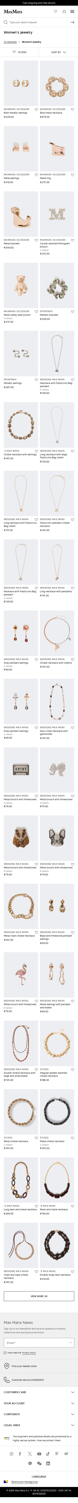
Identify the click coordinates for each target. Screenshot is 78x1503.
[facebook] (20, 1454)
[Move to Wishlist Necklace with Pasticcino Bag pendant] (72, 380)
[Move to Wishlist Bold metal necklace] (72, 109)
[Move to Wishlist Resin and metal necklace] (72, 1206)
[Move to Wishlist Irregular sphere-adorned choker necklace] (72, 1069)
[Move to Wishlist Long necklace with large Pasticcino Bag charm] (72, 451)
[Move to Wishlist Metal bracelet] (36, 240)
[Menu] (72, 11)
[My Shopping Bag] (64, 11)
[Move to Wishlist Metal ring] (72, 175)
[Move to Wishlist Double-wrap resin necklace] (72, 1271)
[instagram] (11, 1454)
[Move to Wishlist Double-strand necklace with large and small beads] (36, 1069)
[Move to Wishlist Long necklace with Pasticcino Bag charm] (36, 519)
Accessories (10, 42)
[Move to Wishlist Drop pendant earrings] (36, 659)
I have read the (21, 1352)
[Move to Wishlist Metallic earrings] (36, 380)
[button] (19, 52)
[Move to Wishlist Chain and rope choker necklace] (36, 1271)
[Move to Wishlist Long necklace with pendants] (72, 588)
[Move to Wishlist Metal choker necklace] (36, 1138)
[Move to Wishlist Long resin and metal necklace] (36, 1206)
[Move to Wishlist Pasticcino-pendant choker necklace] (72, 519)
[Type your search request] (72, 22)
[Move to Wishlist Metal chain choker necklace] (36, 932)
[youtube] (39, 1454)
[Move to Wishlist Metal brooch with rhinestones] (36, 796)
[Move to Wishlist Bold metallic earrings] (36, 109)
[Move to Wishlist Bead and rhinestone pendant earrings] (72, 932)
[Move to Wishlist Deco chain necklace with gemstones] (72, 728)
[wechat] (39, 1463)
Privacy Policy (29, 1352)
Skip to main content (14, 2)
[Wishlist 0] (55, 11)
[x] (30, 1454)
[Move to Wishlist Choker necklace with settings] (36, 451)
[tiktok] (48, 1454)
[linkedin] (48, 1463)
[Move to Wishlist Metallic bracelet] (72, 311)
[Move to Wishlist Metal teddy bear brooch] (36, 311)
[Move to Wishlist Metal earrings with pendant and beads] (72, 1001)
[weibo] (66, 1454)
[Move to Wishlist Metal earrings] (36, 175)
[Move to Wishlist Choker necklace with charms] (72, 659)
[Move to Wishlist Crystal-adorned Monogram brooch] (72, 240)
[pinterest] (57, 1454)
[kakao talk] (30, 1463)
